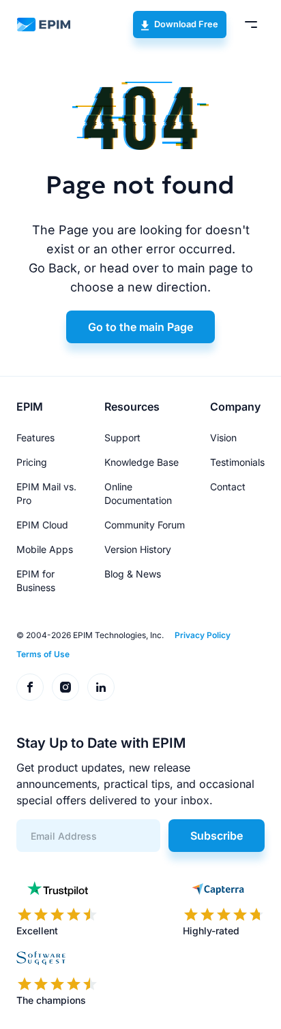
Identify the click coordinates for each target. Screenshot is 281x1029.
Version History (137, 549)
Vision (223, 437)
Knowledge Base (141, 462)
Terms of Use (43, 654)
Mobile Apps (44, 549)
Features (35, 437)
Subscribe (216, 835)
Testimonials (237, 462)
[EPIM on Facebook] (30, 687)
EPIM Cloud (42, 525)
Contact (228, 486)
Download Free (186, 24)
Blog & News (132, 574)
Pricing (31, 462)
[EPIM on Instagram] (65, 687)
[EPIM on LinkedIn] (101, 687)
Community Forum (144, 525)
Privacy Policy (203, 635)
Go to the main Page (140, 327)
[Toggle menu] (251, 24)
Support (122, 437)
